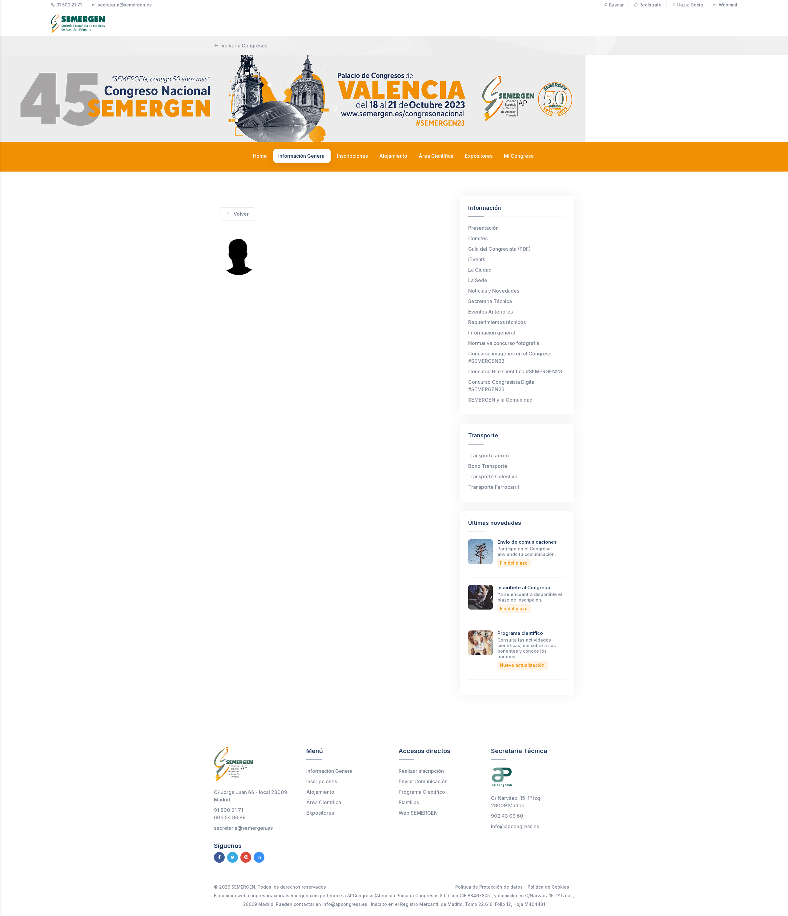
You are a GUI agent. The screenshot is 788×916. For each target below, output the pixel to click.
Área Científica (323, 802)
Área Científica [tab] (436, 156)
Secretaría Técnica (490, 301)
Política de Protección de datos (489, 887)
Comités (478, 238)
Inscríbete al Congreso (523, 587)
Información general (491, 333)
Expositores (320, 813)
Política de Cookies (548, 887)
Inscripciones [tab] (352, 156)
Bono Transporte (487, 466)
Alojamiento (320, 792)
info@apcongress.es (515, 826)
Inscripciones (321, 781)
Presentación (483, 228)
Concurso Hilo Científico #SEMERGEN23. (515, 371)
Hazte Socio (690, 4)
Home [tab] (260, 156)
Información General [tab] (302, 156)
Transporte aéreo (488, 455)
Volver (241, 214)
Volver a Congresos (244, 46)
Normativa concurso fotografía (503, 343)
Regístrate (650, 4)
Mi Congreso (519, 156)
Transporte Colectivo (492, 476)
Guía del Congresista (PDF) (499, 249)
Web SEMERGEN (418, 813)
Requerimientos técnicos (497, 322)
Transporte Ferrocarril (493, 487)
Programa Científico (422, 792)
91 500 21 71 (69, 4)
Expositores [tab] (478, 156)
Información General (330, 771)
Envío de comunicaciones (527, 542)
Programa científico (520, 633)
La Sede (477, 280)
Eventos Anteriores (490, 312)
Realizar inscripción (421, 771)
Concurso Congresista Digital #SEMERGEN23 (502, 385)
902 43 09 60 (507, 816)
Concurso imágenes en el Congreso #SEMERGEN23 (510, 357)
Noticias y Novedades (493, 291)
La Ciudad (480, 270)
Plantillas (409, 802)
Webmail (728, 4)
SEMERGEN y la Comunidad (500, 400)
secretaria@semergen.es (125, 4)
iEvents (476, 259)
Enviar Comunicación (423, 781)
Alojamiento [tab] (393, 156)
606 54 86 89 (230, 817)
